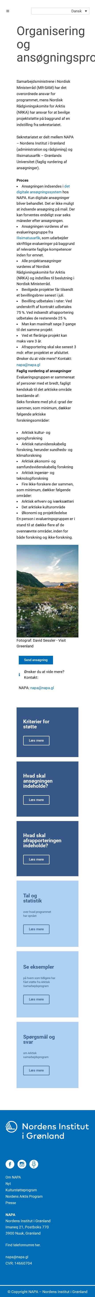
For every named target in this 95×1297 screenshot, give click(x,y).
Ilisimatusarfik (28, 238)
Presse (11, 1203)
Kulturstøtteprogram (21, 1190)
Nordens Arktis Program (24, 1196)
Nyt (8, 1184)
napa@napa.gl (42, 688)
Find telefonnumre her (23, 1245)
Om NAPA (13, 1177)
